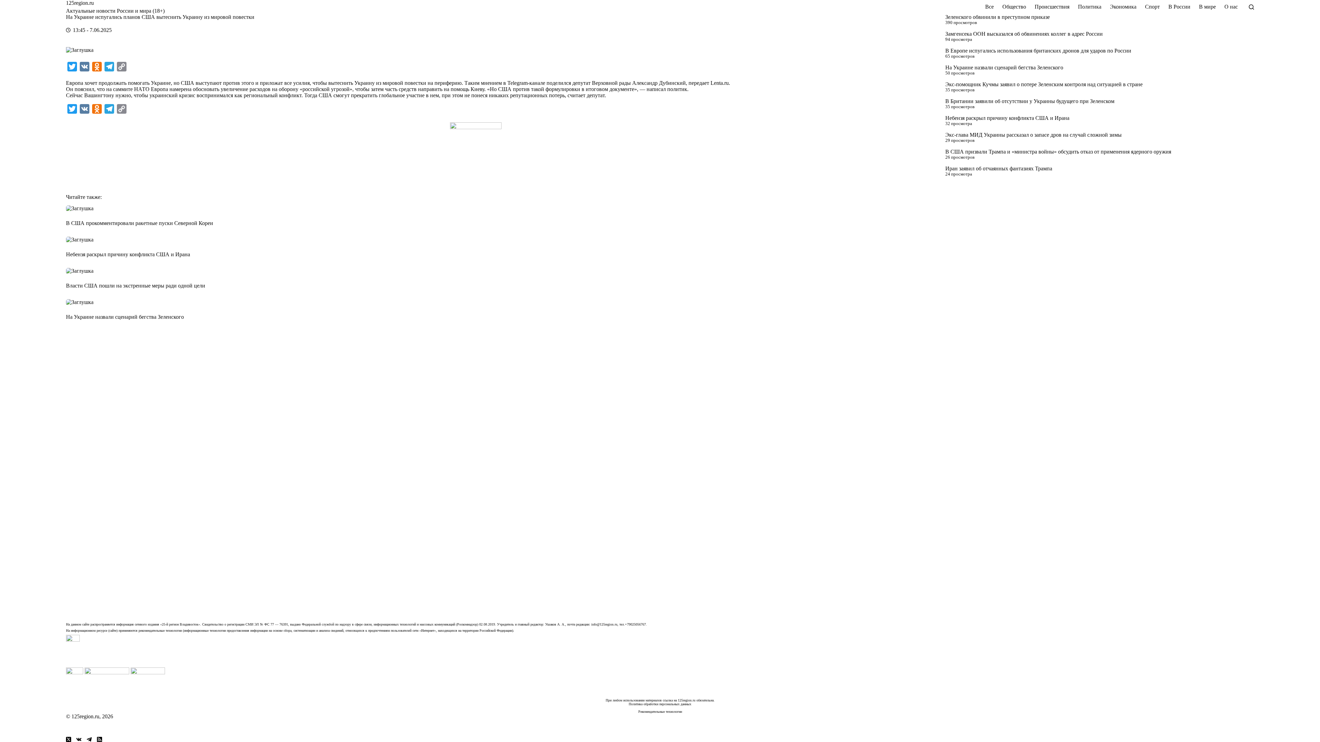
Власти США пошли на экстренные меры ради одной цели (135, 286)
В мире (1207, 7)
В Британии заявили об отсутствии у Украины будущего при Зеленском (1029, 101)
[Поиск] (1251, 7)
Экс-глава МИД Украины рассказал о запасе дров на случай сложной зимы (1033, 135)
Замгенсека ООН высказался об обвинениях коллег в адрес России (1024, 34)
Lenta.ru (720, 83)
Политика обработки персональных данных (660, 704)
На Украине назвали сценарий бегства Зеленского (1004, 67)
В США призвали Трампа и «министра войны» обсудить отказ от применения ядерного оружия (1058, 152)
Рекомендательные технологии (660, 711)
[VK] (78, 739)
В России (1179, 7)
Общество (1014, 7)
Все (989, 7)
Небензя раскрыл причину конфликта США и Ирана (1007, 118)
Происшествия (1052, 7)
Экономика (1123, 7)
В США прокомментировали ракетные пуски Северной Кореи (139, 223)
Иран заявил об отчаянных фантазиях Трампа (998, 168)
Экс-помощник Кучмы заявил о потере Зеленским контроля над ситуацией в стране (1044, 84)
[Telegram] (89, 739)
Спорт (1152, 7)
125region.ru (80, 3)
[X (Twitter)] (68, 739)
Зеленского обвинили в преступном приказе (997, 17)
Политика (1089, 7)
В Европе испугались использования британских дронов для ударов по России (1038, 51)
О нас (1231, 7)
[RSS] (99, 739)
